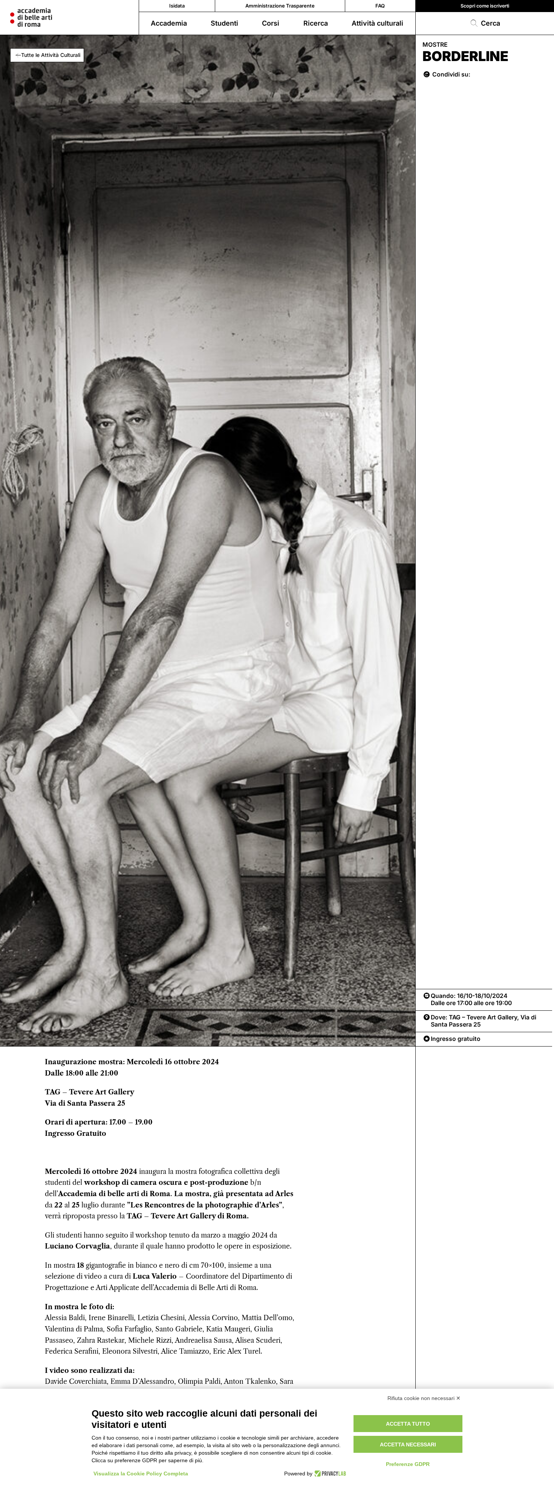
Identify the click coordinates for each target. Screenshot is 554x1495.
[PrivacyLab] (329, 1473)
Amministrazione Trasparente (280, 6)
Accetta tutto (408, 1424)
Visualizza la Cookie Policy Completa (140, 1474)
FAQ (380, 6)
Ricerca (315, 23)
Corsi (270, 23)
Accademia (169, 23)
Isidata (177, 6)
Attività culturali (377, 23)
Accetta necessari (408, 1444)
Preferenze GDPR (408, 1464)
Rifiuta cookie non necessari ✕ (424, 1398)
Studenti (224, 23)
